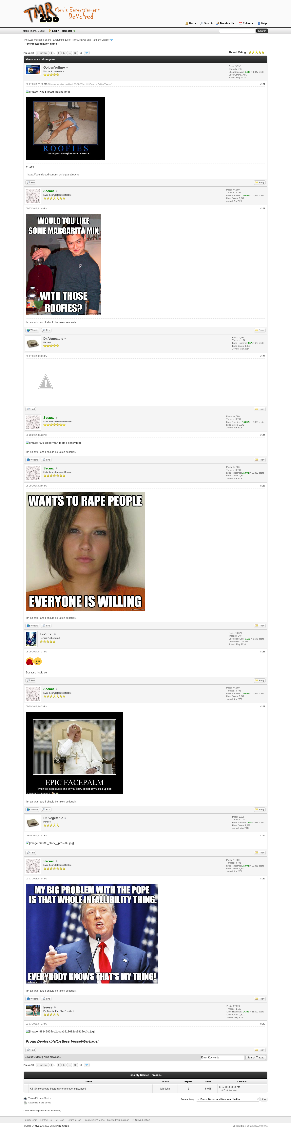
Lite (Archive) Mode (94, 1120)
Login (55, 30)
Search (208, 23)
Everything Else (61, 39)
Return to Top (74, 1120)
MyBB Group (62, 1126)
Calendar (248, 23)
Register (67, 30)
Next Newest (51, 1056)
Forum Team (30, 1120)
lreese (47, 1007)
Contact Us (46, 1120)
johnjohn (165, 1088)
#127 (262, 706)
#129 (262, 878)
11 (69, 53)
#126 (262, 651)
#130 (262, 1024)
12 (75, 53)
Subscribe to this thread (39, 1102)
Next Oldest (34, 1056)
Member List (227, 23)
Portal (193, 23)
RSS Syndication (141, 1120)
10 (64, 53)
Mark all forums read (118, 1120)
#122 (262, 208)
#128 (262, 835)
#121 (262, 84)
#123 (262, 356)
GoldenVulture (54, 67)
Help (264, 23)
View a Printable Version (39, 1098)
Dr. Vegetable (53, 338)
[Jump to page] (87, 53)
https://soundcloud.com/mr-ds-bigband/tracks (53, 174)
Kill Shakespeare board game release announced (58, 1088)
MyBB (38, 1126)
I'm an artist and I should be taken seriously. (51, 322)
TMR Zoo (59, 1120)
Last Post (223, 1090)
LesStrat (46, 634)
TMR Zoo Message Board (37, 39)
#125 (262, 486)
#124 (262, 435)
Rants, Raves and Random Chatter (90, 39)
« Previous (42, 53)
